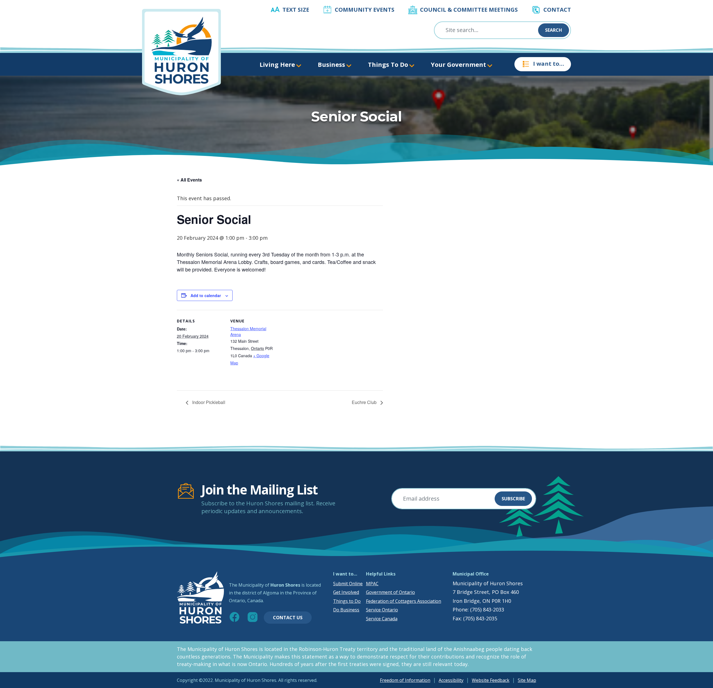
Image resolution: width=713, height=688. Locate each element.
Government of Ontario (390, 592)
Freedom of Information (405, 680)
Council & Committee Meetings (469, 9)
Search (553, 30)
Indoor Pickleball (208, 402)
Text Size (295, 9)
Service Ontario (382, 610)
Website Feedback (490, 680)
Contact (557, 9)
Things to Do (347, 601)
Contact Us (287, 617)
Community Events (364, 9)
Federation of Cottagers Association (403, 601)
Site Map (527, 680)
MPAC (372, 584)
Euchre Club (365, 402)
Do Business (346, 610)
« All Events (189, 180)
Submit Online (348, 584)
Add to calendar (206, 295)
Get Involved (346, 592)
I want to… (548, 63)
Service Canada (381, 619)
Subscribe (513, 499)
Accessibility (451, 680)
